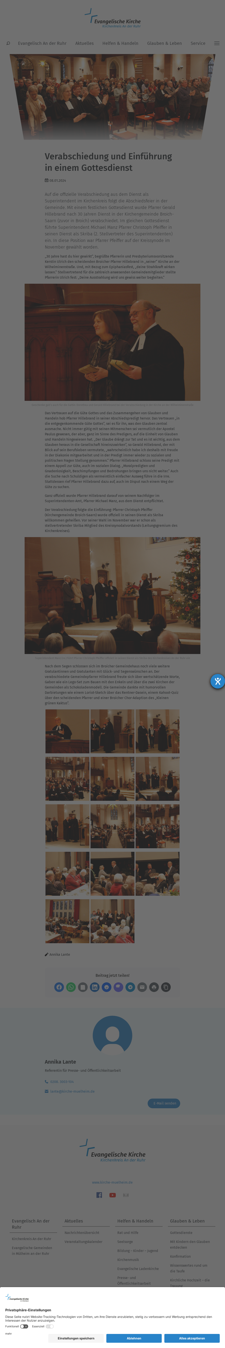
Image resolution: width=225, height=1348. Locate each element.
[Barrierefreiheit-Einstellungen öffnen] (217, 681)
